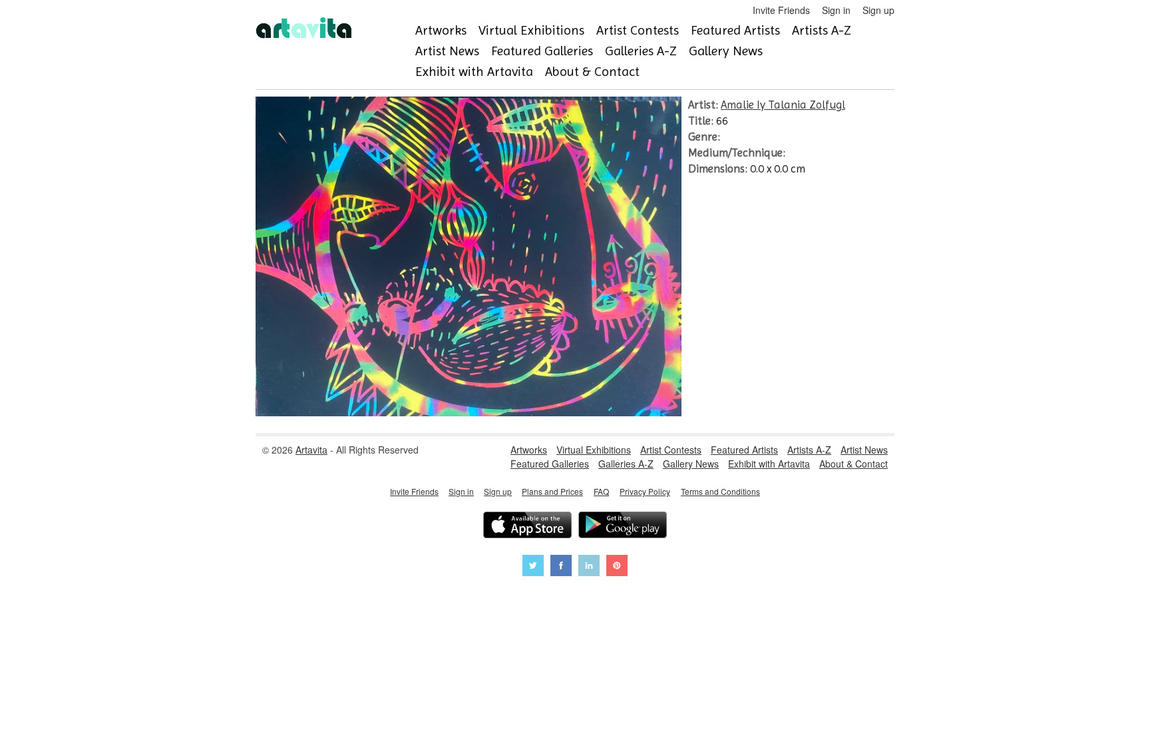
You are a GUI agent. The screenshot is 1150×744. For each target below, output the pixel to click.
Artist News (447, 51)
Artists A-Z (821, 30)
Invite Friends (781, 10)
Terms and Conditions (720, 491)
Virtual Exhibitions (531, 30)
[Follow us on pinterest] (617, 567)
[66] (468, 412)
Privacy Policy (645, 491)
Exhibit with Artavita (474, 71)
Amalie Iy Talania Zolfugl (783, 104)
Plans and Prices (552, 491)
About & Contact (592, 71)
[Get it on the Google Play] (622, 527)
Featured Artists (735, 30)
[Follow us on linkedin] (589, 567)
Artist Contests (637, 30)
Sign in (836, 10)
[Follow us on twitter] (533, 567)
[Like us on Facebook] (561, 567)
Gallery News (726, 51)
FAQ (601, 491)
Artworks (441, 30)
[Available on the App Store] (527, 527)
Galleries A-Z (641, 51)
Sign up (878, 10)
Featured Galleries (542, 51)
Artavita (311, 449)
